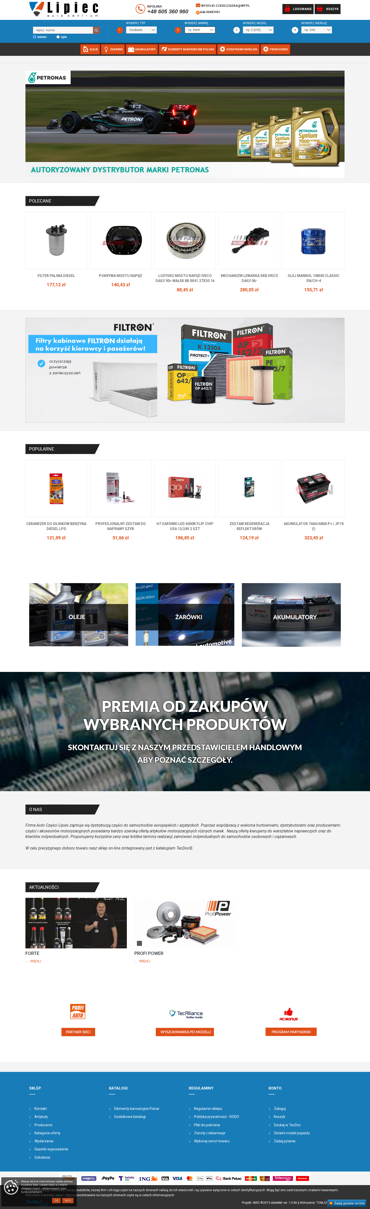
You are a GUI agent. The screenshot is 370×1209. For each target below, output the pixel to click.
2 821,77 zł (249, 532)
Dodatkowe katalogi (130, 1117)
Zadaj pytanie (284, 1141)
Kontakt (40, 1109)
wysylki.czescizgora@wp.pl (225, 6)
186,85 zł (56, 537)
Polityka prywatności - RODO (216, 1117)
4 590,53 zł (314, 537)
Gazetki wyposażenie (51, 1149)
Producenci (43, 1125)
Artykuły (41, 1117)
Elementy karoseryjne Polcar (137, 1109)
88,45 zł (56, 289)
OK (56, 1200)
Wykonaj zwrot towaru (212, 1141)
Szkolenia (42, 1157)
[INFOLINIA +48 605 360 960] (141, 10)
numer (42, 37)
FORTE (32, 953)
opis (64, 37)
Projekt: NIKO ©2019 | (270, 1202)
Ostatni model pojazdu (292, 1133)
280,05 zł (120, 289)
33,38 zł (249, 284)
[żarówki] (185, 614)
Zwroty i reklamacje (209, 1133)
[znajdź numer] (96, 30)
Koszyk (279, 1117)
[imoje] (185, 1178)
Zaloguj (280, 1109)
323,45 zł (184, 537)
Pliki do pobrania (207, 1125)
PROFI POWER (148, 953)
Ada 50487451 (210, 12)
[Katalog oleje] (78, 614)
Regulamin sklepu (208, 1109)
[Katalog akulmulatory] (291, 615)
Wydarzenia (43, 1141)
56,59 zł (314, 284)
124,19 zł (120, 537)
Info (68, 1200)
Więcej (35, 961)
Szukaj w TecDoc (287, 1125)
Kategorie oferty (47, 1133)
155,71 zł (184, 289)
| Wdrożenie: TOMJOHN (315, 1202)
